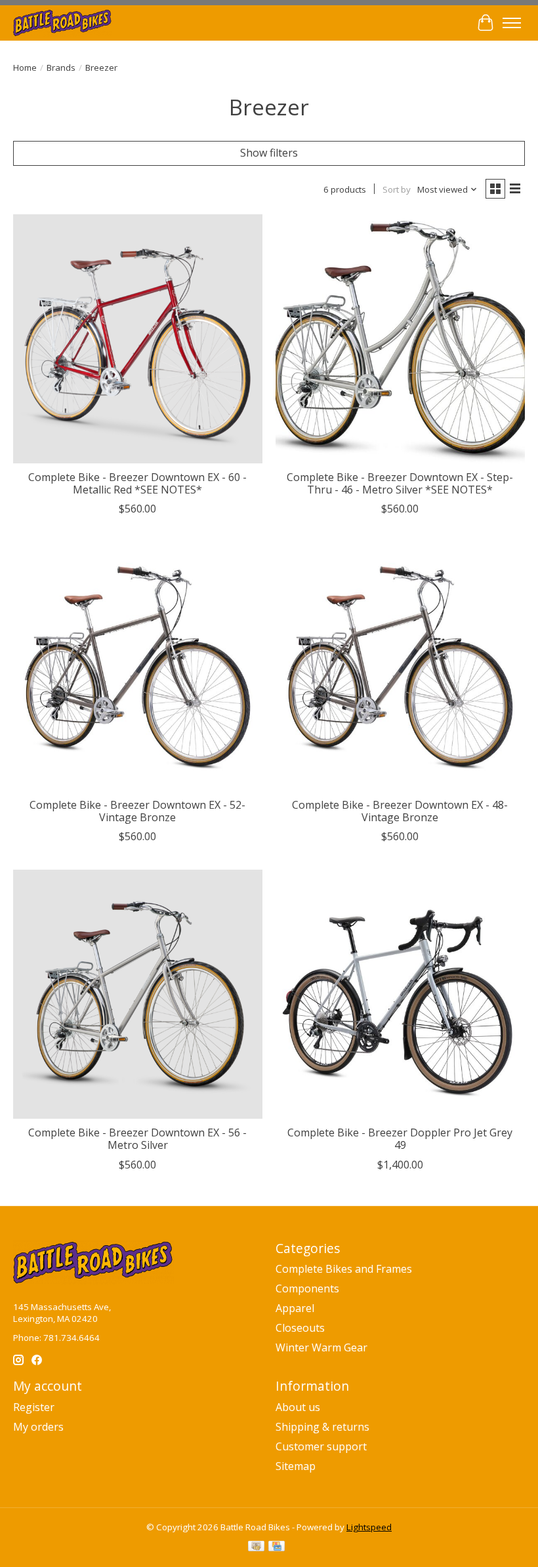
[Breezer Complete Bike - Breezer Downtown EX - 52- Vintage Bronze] (137, 666)
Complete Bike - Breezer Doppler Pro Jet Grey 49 (399, 1138)
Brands (61, 67)
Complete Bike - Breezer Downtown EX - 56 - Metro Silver (137, 1138)
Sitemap (296, 1466)
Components (307, 1288)
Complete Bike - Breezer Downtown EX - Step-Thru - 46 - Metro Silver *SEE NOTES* (400, 483)
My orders (38, 1427)
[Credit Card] (276, 1547)
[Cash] (256, 1547)
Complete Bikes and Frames (344, 1269)
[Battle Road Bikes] (62, 22)
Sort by (397, 189)
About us (298, 1407)
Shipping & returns (322, 1427)
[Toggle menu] (512, 23)
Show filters (269, 152)
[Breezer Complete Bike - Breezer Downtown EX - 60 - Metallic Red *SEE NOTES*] (137, 338)
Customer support (321, 1446)
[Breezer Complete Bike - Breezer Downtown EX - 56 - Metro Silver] (137, 994)
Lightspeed (369, 1527)
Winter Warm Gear (321, 1347)
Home (25, 67)
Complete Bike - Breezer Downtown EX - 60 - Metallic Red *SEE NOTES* (137, 483)
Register (33, 1407)
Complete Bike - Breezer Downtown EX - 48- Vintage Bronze (400, 811)
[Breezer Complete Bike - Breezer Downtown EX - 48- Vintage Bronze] (400, 666)
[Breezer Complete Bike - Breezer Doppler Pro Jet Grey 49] (400, 994)
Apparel (295, 1308)
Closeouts (300, 1328)
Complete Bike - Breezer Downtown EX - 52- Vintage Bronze (137, 811)
